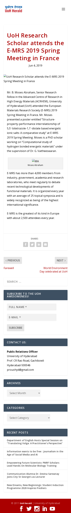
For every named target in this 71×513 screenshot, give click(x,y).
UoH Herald (26, 503)
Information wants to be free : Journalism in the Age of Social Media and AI (35, 453)
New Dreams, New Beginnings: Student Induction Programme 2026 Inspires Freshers (35, 486)
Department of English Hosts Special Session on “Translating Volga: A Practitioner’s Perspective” (35, 442)
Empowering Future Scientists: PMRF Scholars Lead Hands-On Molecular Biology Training (33, 464)
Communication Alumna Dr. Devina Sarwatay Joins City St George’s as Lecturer (33, 475)
